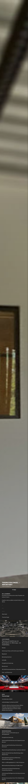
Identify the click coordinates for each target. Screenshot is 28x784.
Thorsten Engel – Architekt (11, 584)
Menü (14, 589)
